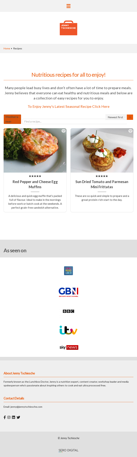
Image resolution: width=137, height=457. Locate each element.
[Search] (130, 117)
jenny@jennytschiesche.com (26, 406)
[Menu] (68, 5)
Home (7, 48)
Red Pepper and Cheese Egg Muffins (35, 184)
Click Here (101, 106)
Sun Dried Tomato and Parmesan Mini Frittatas (101, 184)
